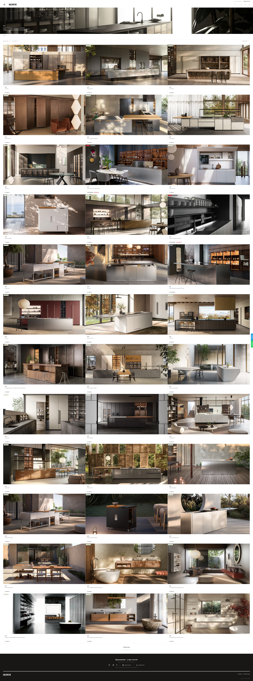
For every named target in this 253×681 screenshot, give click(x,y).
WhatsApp (252, 344)
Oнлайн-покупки (246, 673)
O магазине (240, 673)
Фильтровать (6, 41)
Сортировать (244, 41)
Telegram (252, 337)
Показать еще (126, 647)
